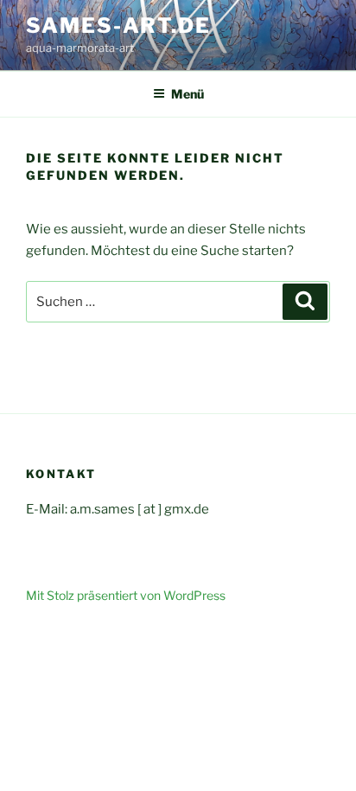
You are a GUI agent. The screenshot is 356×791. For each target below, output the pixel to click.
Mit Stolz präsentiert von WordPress (126, 595)
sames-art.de (118, 25)
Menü (187, 93)
